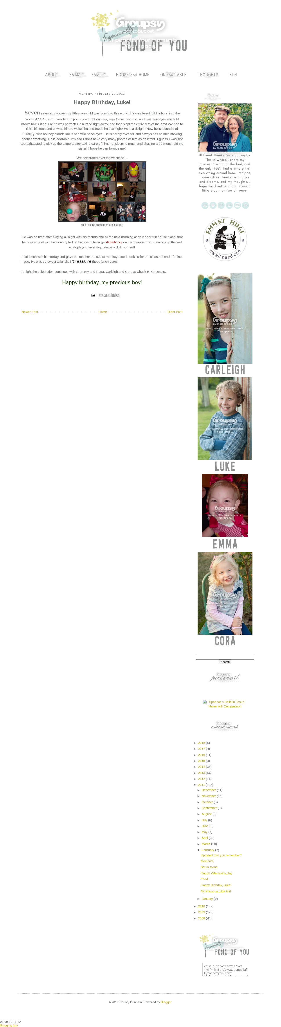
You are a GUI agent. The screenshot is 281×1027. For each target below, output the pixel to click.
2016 (202, 755)
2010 (202, 906)
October (208, 802)
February (208, 850)
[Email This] (101, 295)
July (205, 820)
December (209, 790)
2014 (202, 766)
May (205, 832)
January (208, 898)
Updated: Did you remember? (221, 855)
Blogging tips (9, 1025)
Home (103, 312)
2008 (202, 918)
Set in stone (209, 867)
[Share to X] (109, 295)
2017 (202, 748)
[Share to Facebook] (113, 295)
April (205, 838)
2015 (202, 761)
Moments (207, 861)
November (209, 796)
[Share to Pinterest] (117, 295)
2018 (202, 743)
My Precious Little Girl (216, 891)
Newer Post (30, 312)
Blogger (166, 1002)
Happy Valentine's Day (216, 873)
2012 (202, 779)
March (206, 844)
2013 (202, 773)
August (207, 814)
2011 (202, 785)
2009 (202, 912)
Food (204, 879)
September (210, 808)
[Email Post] (93, 295)
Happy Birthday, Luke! (216, 885)
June (205, 826)
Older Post (175, 312)
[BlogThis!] (105, 295)
